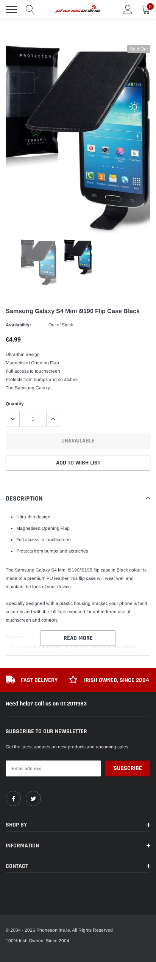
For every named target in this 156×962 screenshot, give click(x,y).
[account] (128, 9)
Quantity (15, 403)
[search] (30, 9)
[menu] (11, 9)
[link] (13, 798)
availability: (18, 324)
